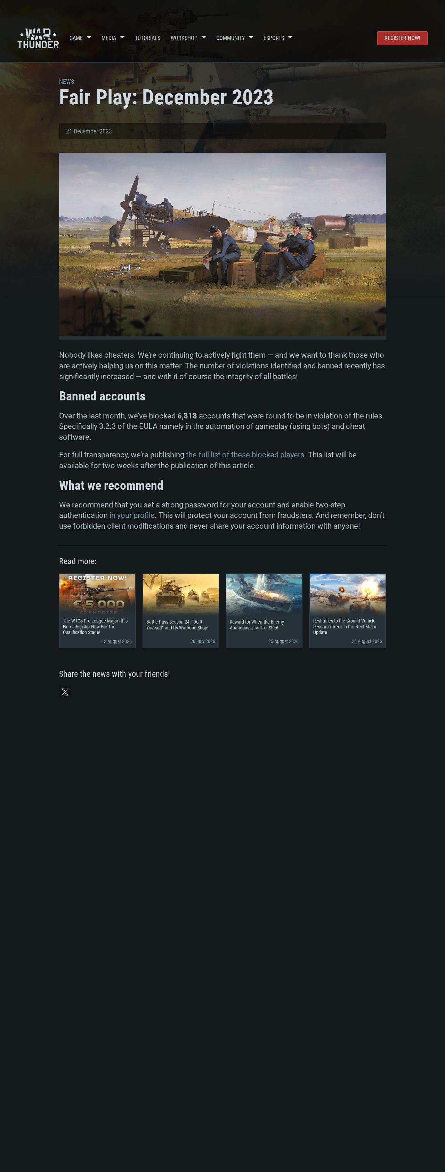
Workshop (184, 38)
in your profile (132, 515)
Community (230, 38)
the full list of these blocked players (245, 454)
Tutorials (147, 38)
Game (76, 38)
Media (109, 38)
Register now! (402, 38)
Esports (274, 38)
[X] (65, 692)
